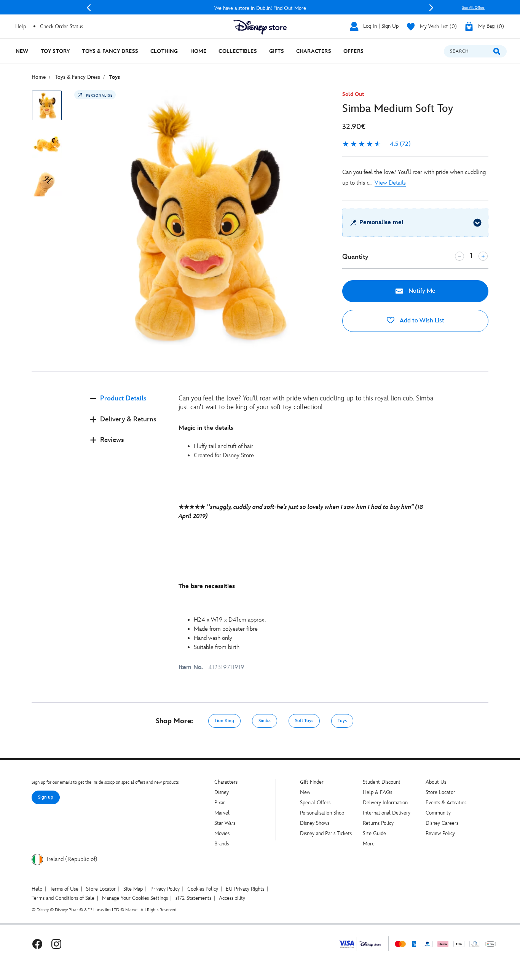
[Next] (431, 7)
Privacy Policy (165, 889)
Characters (226, 782)
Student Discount (381, 782)
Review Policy (440, 833)
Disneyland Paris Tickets (326, 833)
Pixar (219, 802)
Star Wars (224, 823)
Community (438, 813)
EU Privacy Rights (245, 889)
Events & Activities (446, 802)
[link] (376, 144)
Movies (222, 833)
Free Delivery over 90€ (261, 8)
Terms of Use (64, 889)
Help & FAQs (377, 792)
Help (37, 889)
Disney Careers (442, 823)
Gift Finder (312, 782)
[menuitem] (22, 51)
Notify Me (421, 291)
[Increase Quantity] (483, 256)
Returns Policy (378, 823)
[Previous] (89, 7)
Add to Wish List (421, 320)
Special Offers (315, 802)
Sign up (45, 797)
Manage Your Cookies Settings (135, 898)
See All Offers (473, 7)
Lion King (224, 721)
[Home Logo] (260, 27)
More (369, 843)
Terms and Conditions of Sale (63, 898)
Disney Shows (314, 823)
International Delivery (386, 813)
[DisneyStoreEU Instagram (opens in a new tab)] (56, 943)
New (305, 792)
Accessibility (232, 898)
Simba (264, 721)
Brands (221, 843)
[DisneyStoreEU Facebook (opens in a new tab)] (37, 943)
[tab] (128, 404)
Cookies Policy (202, 889)
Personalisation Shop (322, 813)
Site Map (133, 889)
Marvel (222, 813)
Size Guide (374, 833)
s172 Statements (193, 898)
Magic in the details (206, 428)
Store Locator (440, 792)
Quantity (355, 257)
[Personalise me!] (477, 222)
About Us (436, 782)
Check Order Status (61, 26)
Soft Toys (304, 721)
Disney (221, 792)
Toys (342, 721)
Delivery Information (385, 802)
